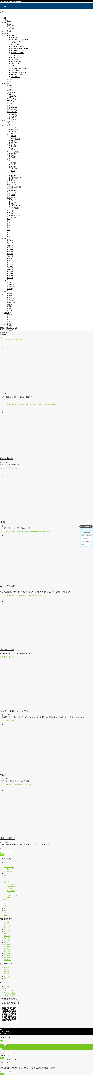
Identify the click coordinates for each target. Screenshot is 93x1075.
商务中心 (6, 33)
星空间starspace (12, 107)
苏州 (8, 225)
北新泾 (13, 182)
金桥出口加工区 (15, 215)
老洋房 (63, 404)
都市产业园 (10, 29)
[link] (26, 389)
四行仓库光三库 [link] (7, 585)
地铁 (5, 250)
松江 (8, 221)
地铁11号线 (10, 262)
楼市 (8, 317)
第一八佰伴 (14, 199)
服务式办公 (10, 35)
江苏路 (13, 164)
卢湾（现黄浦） (11, 144)
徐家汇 (6, 978)
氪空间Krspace (11, 92)
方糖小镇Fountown (12, 96)
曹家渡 (13, 158)
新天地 (13, 149)
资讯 (5, 309)
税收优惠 (9, 325)
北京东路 (13, 131)
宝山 (8, 216)
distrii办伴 (10, 88)
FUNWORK (9, 104)
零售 (5, 125)
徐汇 (8, 191)
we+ (8, 103)
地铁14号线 (10, 269)
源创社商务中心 (15, 59)
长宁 (8, 171)
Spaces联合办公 (11, 109)
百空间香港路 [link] (6, 458)
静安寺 (13, 155)
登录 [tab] (5, 1045)
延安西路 (13, 185)
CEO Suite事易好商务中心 (18, 46)
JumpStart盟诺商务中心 (18, 74)
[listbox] (6, 337)
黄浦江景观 (27, 784)
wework (9, 85)
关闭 (5, 1041)
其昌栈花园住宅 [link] (7, 838)
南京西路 (13, 163)
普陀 (8, 210)
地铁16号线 (10, 273)
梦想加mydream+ (12, 112)
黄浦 (8, 134)
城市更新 (48, 404)
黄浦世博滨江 (15, 152)
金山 (8, 223)
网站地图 (2, 1029)
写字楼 (5, 11)
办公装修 (9, 330)
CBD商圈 (6, 967)
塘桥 (12, 213)
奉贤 (8, 212)
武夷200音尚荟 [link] (7, 649)
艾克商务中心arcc (16, 42)
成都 (8, 236)
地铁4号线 (10, 247)
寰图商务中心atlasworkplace (19, 48)
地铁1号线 (10, 241)
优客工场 (9, 90)
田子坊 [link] (3, 393)
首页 (5, 6)
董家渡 (13, 140)
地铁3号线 (10, 245)
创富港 (13, 55)
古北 (12, 189)
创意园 (5, 22)
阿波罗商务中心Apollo (17, 50)
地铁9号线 (10, 258)
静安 (8, 151)
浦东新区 (9, 188)
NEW (7, 404)
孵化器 (9, 81)
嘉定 (8, 214)
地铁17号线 (10, 275)
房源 (5, 294)
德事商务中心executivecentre (19, 40)
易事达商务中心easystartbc (19, 68)
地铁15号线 (10, 271)
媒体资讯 (9, 312)
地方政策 (9, 304)
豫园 (12, 138)
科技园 (9, 21)
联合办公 (6, 83)
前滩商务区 (14, 197)
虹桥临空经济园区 (16, 187)
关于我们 (6, 313)
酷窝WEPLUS (10, 99)
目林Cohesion (15, 64)
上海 (5, 862)
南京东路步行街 (15, 139)
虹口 (8, 193)
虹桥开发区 (14, 168)
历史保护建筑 (10, 339)
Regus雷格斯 (14, 37)
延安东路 (13, 145)
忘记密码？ (10, 1055)
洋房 (8, 23)
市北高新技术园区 (9, 993)
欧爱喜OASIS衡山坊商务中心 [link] (14, 710)
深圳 (8, 234)
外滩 (12, 133)
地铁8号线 (10, 251)
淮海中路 (13, 147)
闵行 (5, 906)
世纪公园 (13, 190)
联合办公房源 (11, 286)
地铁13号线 (10, 280)
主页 (5, 322)
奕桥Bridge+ (10, 114)
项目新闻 (9, 315)
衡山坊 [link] (3, 774)
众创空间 (9, 79)
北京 (8, 227)
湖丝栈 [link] (3, 521)
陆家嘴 (13, 195)
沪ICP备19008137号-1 (6, 1031)
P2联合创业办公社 (16, 61)
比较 (1, 1041)
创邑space (10, 121)
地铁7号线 (10, 256)
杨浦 (8, 195)
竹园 (12, 211)
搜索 (2, 854)
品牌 (19, 404)
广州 (8, 232)
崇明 (8, 219)
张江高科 (13, 202)
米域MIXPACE (10, 94)
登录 (2, 1057)
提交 (2, 1074)
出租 (1, 339)
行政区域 (6, 130)
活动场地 (9, 27)
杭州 (8, 239)
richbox (13, 66)
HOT (4, 339)
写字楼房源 (10, 298)
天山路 (13, 171)
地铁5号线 (10, 249)
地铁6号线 (10, 254)
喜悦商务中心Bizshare (17, 53)
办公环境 (9, 308)
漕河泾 (6, 988)
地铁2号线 (10, 243)
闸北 (8, 169)
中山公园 (13, 166)
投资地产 (9, 321)
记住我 (4, 1055)
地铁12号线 (10, 265)
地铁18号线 (10, 291)
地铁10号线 (10, 260)
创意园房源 (10, 300)
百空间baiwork (56, 404)
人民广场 (13, 127)
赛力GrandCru (15, 44)
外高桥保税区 (15, 217)
